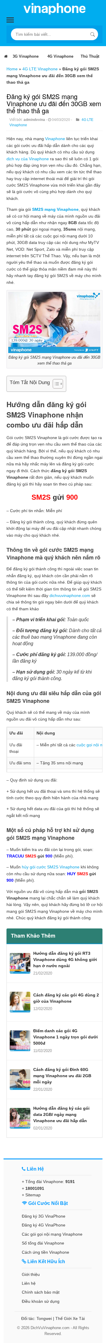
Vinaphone (55, 138)
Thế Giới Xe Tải (70, 1318)
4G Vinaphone (60, 56)
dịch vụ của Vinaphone (27, 158)
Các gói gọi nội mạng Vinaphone (52, 1234)
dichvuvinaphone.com (69, 595)
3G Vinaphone (26, 56)
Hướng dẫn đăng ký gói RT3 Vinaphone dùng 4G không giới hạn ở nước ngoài (65, 959)
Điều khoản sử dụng (40, 1301)
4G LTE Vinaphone (40, 69)
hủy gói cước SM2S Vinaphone (51, 867)
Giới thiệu (31, 1274)
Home (12, 69)
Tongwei (44, 1318)
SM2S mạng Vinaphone (55, 209)
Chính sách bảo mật (40, 1292)
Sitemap (33, 1194)
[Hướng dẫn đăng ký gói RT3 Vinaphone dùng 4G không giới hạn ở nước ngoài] (20, 963)
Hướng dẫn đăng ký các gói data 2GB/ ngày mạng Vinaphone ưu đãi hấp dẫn (61, 1114)
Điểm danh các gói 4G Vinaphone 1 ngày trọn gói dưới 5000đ (65, 1037)
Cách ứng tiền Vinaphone (45, 1252)
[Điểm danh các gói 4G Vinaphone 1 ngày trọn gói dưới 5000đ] (20, 1041)
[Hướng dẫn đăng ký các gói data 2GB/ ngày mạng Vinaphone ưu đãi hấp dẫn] (20, 1118)
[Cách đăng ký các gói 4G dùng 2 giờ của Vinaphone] (20, 1002)
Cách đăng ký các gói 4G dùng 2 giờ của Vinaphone (66, 998)
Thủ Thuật (90, 56)
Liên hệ (29, 1283)
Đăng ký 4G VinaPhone (43, 1225)
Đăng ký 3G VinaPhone (43, 1216)
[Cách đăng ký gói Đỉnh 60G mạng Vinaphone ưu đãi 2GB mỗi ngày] (20, 1079)
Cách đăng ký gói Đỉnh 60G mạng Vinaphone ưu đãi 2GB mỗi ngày (62, 1075)
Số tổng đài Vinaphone (43, 1243)
